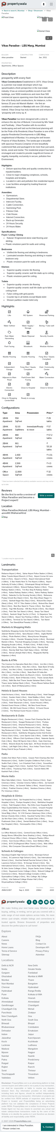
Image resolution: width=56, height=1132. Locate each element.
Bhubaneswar (8, 1027)
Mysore (5, 1052)
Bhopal (31, 1023)
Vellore (31, 1078)
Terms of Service (9, 951)
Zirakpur (32, 1012)
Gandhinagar (8, 1005)
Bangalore (33, 984)
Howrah (31, 998)
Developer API (42, 947)
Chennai (6, 987)
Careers (5, 940)
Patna (4, 1060)
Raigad (5, 1063)
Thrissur (32, 1070)
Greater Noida (34, 969)
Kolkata (5, 998)
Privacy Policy (42, 951)
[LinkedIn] (40, 902)
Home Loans (7, 947)
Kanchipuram (34, 1038)
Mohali (31, 1009)
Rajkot (5, 1067)
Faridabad (33, 973)
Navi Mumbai (8, 984)
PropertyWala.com (22, 1121)
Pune (4, 994)
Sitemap (5, 955)
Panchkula (6, 1012)
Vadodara (6, 1078)
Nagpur (31, 1052)
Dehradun (6, 1031)
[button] (43, 4)
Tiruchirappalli (8, 1074)
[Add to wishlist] (44, 19)
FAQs (38, 936)
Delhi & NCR (8, 965)
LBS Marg (41, 134)
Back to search (9, 11)
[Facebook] (29, 902)
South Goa (33, 1020)
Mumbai (21, 11)
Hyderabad (33, 987)
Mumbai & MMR (35, 976)
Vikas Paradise (9, 119)
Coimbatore (33, 1027)
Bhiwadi (5, 1023)
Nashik (31, 1056)
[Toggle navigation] (51, 4)
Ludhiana (32, 1045)
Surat (4, 1070)
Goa (30, 1016)
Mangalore (33, 1049)
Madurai (5, 1049)
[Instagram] (46, 902)
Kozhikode (33, 1041)
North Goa (6, 1020)
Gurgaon (6, 973)
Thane (31, 980)
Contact (49, 1127)
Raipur (31, 1063)
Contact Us (41, 944)
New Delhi (33, 965)
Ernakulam (33, 1031)
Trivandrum (33, 1074)
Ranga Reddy (34, 991)
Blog (38, 940)
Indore (4, 1034)
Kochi (4, 1041)
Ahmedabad (7, 1002)
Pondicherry (33, 1060)
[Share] (50, 19)
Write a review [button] (46, 495)
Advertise (40, 955)
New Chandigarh (9, 1016)
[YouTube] (52, 902)
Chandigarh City (9, 1009)
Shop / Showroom (35, 11)
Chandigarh (33, 1005)
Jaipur (31, 1034)
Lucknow (6, 1045)
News (4, 944)
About (4, 936)
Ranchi (31, 1067)
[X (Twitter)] (35, 902)
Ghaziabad (7, 976)
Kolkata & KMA (35, 994)
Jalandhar (6, 1038)
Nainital (5, 1056)
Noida (4, 969)
